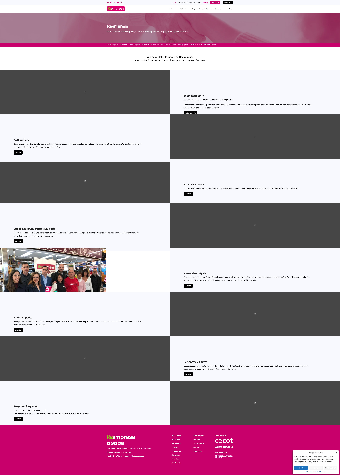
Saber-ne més (190, 113)
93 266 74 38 (127, 452)
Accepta (301, 468)
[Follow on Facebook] (115, 443)
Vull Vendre (176, 439)
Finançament (176, 451)
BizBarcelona (124, 45)
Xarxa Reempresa (134, 45)
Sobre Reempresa (112, 45)
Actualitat (175, 459)
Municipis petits (183, 45)
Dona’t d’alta (197, 451)
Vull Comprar (176, 436)
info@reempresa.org (114, 452)
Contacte (192, 2)
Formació (175, 447)
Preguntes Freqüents (210, 45)
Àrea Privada (176, 463)
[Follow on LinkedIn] (108, 443)
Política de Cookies (310, 471)
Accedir (18, 152)
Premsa (199, 2)
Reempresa (176, 455)
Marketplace (176, 443)
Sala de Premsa (198, 443)
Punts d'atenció (183, 2)
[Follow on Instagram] (112, 443)
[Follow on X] (122, 443)
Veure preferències (330, 468)
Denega (316, 468)
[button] (336, 453)
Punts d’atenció (198, 436)
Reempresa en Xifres (196, 45)
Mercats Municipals (170, 45)
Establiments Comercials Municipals (152, 45)
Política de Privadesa (320, 471)
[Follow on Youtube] (119, 443)
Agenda (205, 2)
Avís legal (110, 456)
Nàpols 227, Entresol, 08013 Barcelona (137, 448)
